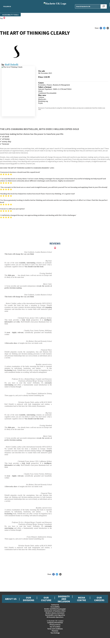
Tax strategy (55, 633)
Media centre (81, 598)
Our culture (46, 598)
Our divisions (28, 598)
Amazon (41, 97)
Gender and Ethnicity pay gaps (55, 609)
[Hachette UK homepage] (55, 6)
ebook (40, 91)
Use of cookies (55, 627)
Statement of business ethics (55, 611)
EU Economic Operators (55, 617)
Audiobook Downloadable (47, 93)
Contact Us (55, 605)
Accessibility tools (10, 15)
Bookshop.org (43, 101)
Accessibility (55, 607)
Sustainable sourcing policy (55, 615)
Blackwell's (42, 99)
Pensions (55, 631)
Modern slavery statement (55, 613)
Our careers (99, 598)
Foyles (40, 103)
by (3, 64)
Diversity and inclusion (64, 599)
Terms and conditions (55, 629)
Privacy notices (55, 625)
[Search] (104, 6)
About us (10, 599)
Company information (55, 623)
